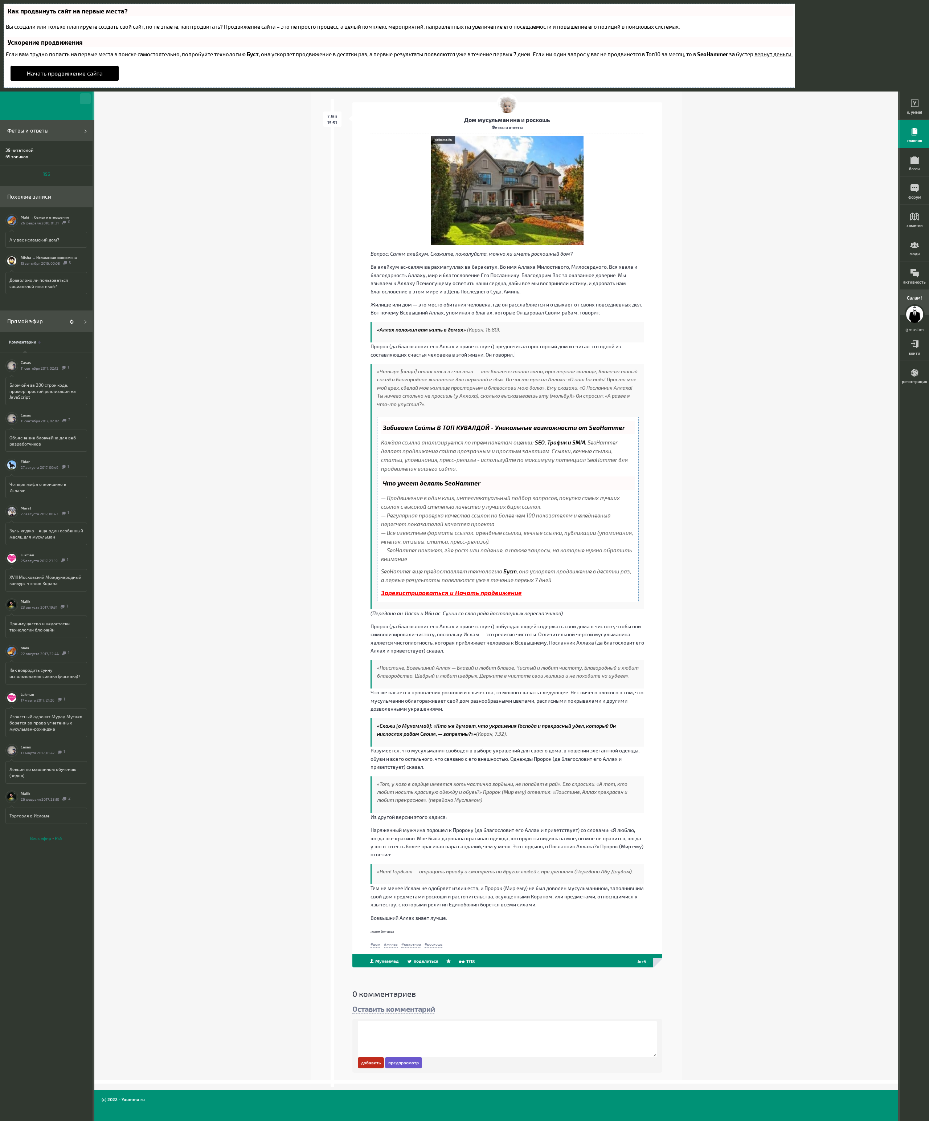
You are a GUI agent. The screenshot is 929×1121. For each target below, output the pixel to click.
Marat (26, 508)
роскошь (434, 944)
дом (376, 944)
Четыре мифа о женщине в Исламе (37, 487)
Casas (26, 362)
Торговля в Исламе (29, 815)
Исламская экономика (56, 257)
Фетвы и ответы (28, 130)
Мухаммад (386, 960)
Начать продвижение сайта (65, 73)
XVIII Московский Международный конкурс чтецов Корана (45, 580)
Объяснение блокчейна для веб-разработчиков (43, 440)
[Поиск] (85, 98)
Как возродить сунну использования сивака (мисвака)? (44, 673)
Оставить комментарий (393, 1008)
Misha (26, 257)
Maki (25, 217)
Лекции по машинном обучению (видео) (43, 772)
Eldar (25, 461)
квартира (412, 944)
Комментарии (22, 342)
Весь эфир (40, 838)
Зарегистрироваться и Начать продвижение (451, 592)
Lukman (27, 555)
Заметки (915, 225)
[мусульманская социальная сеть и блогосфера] (46, 106)
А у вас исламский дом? (34, 239)
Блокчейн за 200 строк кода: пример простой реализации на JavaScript (42, 391)
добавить (371, 1062)
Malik (25, 601)
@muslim (914, 329)
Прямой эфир (25, 321)
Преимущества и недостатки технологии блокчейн (39, 626)
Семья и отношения (51, 217)
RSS (46, 173)
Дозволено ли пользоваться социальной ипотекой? (38, 283)
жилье (392, 944)
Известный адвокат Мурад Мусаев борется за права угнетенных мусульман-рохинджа (45, 722)
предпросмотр (403, 1062)
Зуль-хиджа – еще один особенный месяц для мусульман (46, 533)
